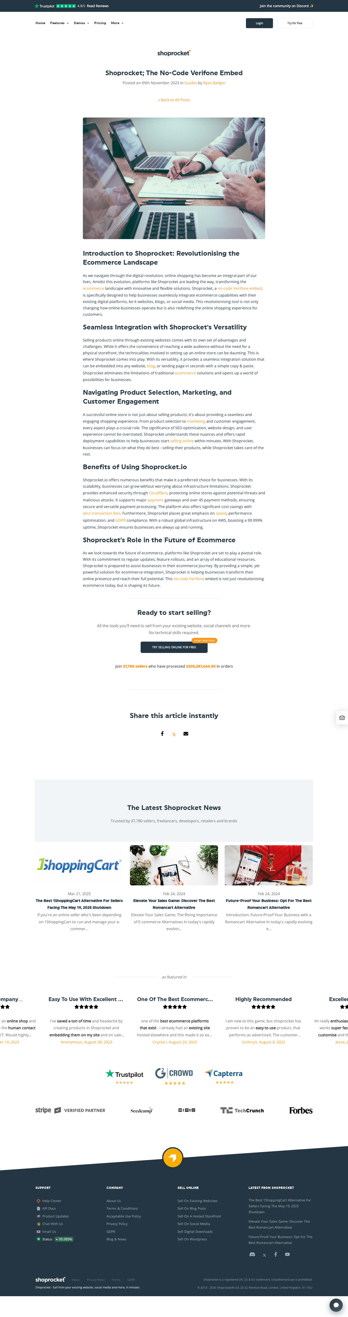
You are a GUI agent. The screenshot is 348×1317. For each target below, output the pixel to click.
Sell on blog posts (192, 1208)
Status (75, 1280)
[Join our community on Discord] (252, 1256)
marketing (196, 421)
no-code (225, 288)
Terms (116, 1280)
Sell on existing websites (198, 1201)
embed (255, 288)
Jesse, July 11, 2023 (331, 1042)
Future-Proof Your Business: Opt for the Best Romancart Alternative (280, 1239)
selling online (182, 440)
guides (190, 82)
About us (114, 1201)
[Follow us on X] (264, 1256)
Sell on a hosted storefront (199, 1216)
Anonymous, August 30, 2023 (66, 1042)
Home (40, 23)
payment (156, 500)
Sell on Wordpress (192, 1239)
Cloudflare (158, 492)
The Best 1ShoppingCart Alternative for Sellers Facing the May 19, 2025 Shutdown (280, 1206)
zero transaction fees (101, 513)
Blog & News (116, 1239)
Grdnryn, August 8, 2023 (243, 1042)
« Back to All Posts (174, 99)
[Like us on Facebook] (275, 1256)
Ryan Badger (214, 82)
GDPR (120, 520)
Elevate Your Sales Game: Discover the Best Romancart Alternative (279, 1224)
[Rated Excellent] (55, 6)
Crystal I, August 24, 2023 (155, 1042)
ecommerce (93, 288)
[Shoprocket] (174, 1161)
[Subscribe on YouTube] (287, 1256)
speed (221, 513)
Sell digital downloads (195, 1231)
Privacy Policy (117, 1223)
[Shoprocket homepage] (50, 1278)
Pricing (100, 23)
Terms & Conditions (122, 1208)
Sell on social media (194, 1223)
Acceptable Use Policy (124, 1216)
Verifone (240, 288)
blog (151, 365)
